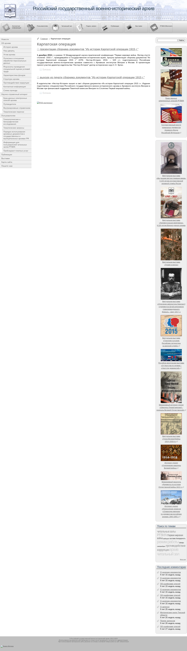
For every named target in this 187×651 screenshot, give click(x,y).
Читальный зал (66, 26)
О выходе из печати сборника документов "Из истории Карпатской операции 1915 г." (91, 77)
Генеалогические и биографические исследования (11, 121)
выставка (172, 538)
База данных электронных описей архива (15, 99)
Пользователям (42, 26)
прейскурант (166, 538)
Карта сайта (6, 162)
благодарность (180, 538)
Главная (44, 39)
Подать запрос (91, 26)
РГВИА (162, 535)
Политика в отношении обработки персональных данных (14, 60)
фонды (181, 543)
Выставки (138, 26)
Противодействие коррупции (16, 83)
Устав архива (9, 54)
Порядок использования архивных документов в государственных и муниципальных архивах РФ (16, 135)
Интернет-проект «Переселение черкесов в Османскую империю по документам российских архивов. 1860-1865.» (171, 511)
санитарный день (161, 546)
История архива (10, 47)
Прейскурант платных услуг (15, 151)
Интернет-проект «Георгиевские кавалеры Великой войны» (171, 465)
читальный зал (168, 554)
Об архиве (6, 43)
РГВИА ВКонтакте (166, 26)
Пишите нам (6, 166)
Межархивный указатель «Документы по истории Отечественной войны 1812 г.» (170, 484)
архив (173, 549)
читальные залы (166, 531)
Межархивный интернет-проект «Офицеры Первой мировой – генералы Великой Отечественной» (170, 407)
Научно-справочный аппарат (14, 94)
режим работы (168, 541)
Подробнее (47, 69)
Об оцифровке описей (170, 584)
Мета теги (183, 559)
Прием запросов (167, 621)
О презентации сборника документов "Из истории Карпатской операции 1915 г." (87, 49)
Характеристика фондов (14, 75)
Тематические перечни (13, 112)
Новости (5, 39)
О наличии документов (170, 572)
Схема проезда (10, 90)
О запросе (164, 607)
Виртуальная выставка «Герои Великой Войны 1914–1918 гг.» (171, 438)
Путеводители (9, 104)
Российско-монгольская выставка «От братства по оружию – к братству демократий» (171, 365)
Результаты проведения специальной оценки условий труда (16, 69)
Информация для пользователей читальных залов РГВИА (15, 144)
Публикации (115, 26)
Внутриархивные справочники (16, 108)
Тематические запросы (13, 128)
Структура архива (11, 79)
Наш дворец (8, 51)
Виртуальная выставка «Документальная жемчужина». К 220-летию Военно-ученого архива (171, 222)
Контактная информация (16, 27)
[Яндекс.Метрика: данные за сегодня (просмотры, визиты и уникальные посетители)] (7, 646)
